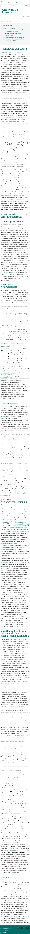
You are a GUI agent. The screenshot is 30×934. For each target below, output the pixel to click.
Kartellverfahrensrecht (6, 416)
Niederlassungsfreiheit (19, 525)
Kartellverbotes (12, 850)
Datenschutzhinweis (6, 928)
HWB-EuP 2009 (13, 2)
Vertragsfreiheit (5, 127)
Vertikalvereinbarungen (6, 377)
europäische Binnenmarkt (7, 272)
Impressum (3, 932)
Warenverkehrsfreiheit (20, 522)
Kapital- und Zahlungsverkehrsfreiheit (18, 529)
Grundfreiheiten (6, 522)
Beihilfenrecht (4, 562)
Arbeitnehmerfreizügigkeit (22, 523)
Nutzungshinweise (5, 929)
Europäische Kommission (9, 766)
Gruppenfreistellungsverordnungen (9, 372)
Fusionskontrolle (5, 346)
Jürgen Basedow (7, 21)
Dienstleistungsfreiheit (15, 527)
